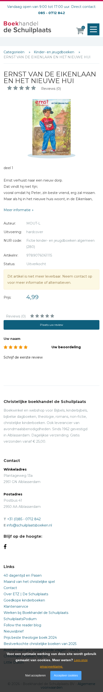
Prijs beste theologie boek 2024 (30, 637)
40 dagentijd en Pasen (23, 575)
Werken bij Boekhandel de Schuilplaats (36, 613)
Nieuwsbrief (13, 631)
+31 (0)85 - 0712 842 (24, 519)
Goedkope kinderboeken (24, 600)
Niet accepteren (35, 675)
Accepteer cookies (66, 675)
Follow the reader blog (22, 625)
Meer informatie (17, 210)
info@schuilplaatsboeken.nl (29, 525)
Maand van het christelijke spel (29, 581)
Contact (10, 588)
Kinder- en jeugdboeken (54, 52)
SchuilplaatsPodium (20, 619)
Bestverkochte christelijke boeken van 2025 (40, 644)
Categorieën (14, 52)
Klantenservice (16, 606)
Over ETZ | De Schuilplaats (26, 594)
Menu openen (93, 29)
